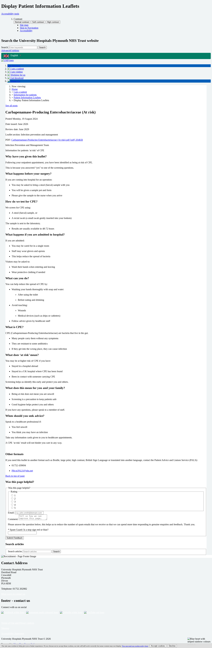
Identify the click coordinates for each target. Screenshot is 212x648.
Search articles (15, 551)
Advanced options (10, 50)
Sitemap (5, 628)
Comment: (13, 519)
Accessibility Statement (12, 633)
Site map (24, 25)
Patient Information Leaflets (27, 97)
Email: (11, 512)
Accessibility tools (10, 13)
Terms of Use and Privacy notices (17, 623)
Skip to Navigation (29, 27)
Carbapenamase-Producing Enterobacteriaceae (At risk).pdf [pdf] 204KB (47, 140)
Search (4, 47)
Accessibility (26, 30)
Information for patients (25, 94)
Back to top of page (15, 476)
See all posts (11, 105)
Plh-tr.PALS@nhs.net (22, 470)
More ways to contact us (13, 594)
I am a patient (20, 92)
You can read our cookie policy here (135, 646)
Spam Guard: (29, 529)
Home (15, 89)
